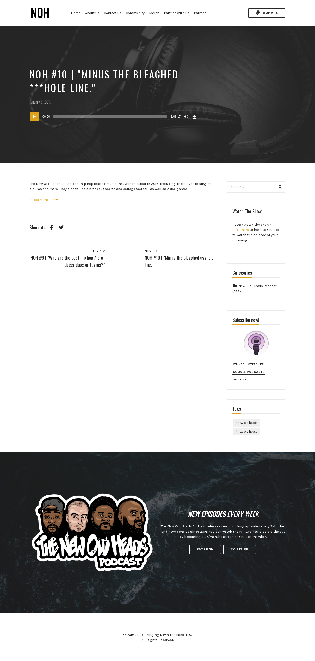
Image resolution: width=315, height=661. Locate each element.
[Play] (34, 116)
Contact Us (112, 13)
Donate (270, 13)
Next (149, 251)
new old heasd (248, 431)
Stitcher (256, 364)
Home (75, 13)
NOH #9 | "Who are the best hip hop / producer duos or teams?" (67, 261)
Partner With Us (176, 13)
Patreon (200, 13)
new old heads (248, 422)
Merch (154, 13)
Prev (100, 251)
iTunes (239, 364)
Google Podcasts (248, 371)
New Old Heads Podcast (257, 286)
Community (135, 13)
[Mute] (186, 116)
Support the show (44, 200)
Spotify (240, 379)
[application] (114, 116)
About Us (92, 13)
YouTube (240, 549)
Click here (240, 230)
